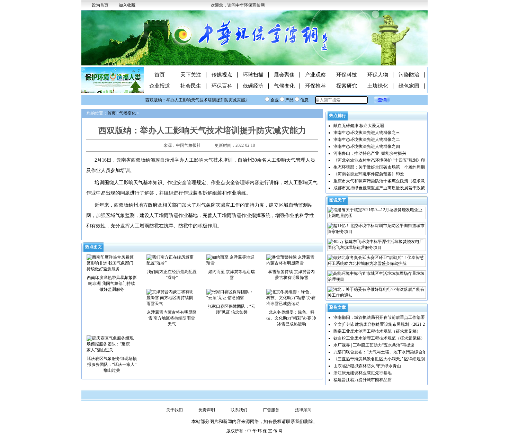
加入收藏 (127, 5)
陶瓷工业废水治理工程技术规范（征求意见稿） (377, 331)
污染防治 (409, 75)
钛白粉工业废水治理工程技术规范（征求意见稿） (379, 338)
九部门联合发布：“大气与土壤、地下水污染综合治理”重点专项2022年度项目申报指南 (412, 352)
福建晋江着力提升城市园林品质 (362, 379)
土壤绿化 (377, 86)
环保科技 (346, 75)
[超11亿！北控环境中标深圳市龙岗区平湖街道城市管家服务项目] (376, 229)
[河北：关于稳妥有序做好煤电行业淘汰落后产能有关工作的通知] (376, 292)
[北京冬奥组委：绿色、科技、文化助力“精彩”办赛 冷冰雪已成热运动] (291, 297)
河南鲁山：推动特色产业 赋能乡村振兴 (369, 153)
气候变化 (284, 86)
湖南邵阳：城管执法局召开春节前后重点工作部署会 (381, 317)
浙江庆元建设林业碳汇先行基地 (362, 372)
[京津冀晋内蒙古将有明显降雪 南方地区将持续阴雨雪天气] (171, 297)
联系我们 (239, 409)
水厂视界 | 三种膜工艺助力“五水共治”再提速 (373, 345)
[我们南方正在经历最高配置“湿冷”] (171, 260)
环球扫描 (253, 75)
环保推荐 (315, 86)
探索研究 (346, 86)
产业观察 (315, 75)
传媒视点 (222, 75)
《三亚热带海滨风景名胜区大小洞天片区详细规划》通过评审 (389, 359)
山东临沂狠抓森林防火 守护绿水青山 (367, 365)
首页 (159, 75)
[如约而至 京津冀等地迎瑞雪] (231, 260)
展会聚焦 (284, 75)
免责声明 (206, 409)
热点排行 (337, 115)
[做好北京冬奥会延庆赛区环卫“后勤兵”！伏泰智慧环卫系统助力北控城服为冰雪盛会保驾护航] (376, 260)
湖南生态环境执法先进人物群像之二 (366, 139)
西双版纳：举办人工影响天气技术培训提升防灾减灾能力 (193, 100)
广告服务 (271, 409)
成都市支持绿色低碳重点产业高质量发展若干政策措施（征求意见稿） (397, 188)
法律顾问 (303, 409)
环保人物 (377, 75)
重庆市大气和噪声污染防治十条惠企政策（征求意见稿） (385, 181)
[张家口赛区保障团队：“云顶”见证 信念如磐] (231, 294)
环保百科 (222, 86)
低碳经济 (253, 86)
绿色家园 (409, 86)
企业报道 (159, 86)
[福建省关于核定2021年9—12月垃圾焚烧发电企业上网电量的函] (376, 213)
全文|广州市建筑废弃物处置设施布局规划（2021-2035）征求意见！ (394, 324)
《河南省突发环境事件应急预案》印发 (368, 174)
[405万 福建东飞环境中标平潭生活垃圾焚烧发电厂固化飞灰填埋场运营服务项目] (376, 244)
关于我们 (174, 409)
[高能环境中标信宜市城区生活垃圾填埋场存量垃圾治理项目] (376, 276)
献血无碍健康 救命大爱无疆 (358, 125)
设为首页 (100, 5)
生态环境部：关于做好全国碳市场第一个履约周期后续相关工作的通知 (397, 167)
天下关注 (190, 75)
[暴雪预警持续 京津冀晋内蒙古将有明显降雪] (291, 260)
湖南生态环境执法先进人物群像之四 (366, 146)
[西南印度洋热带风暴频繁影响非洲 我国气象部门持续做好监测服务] (112, 262)
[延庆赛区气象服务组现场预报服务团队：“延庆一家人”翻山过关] (112, 343)
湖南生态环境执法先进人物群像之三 (366, 132)
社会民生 (190, 86)
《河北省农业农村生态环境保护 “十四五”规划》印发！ (383, 160)
